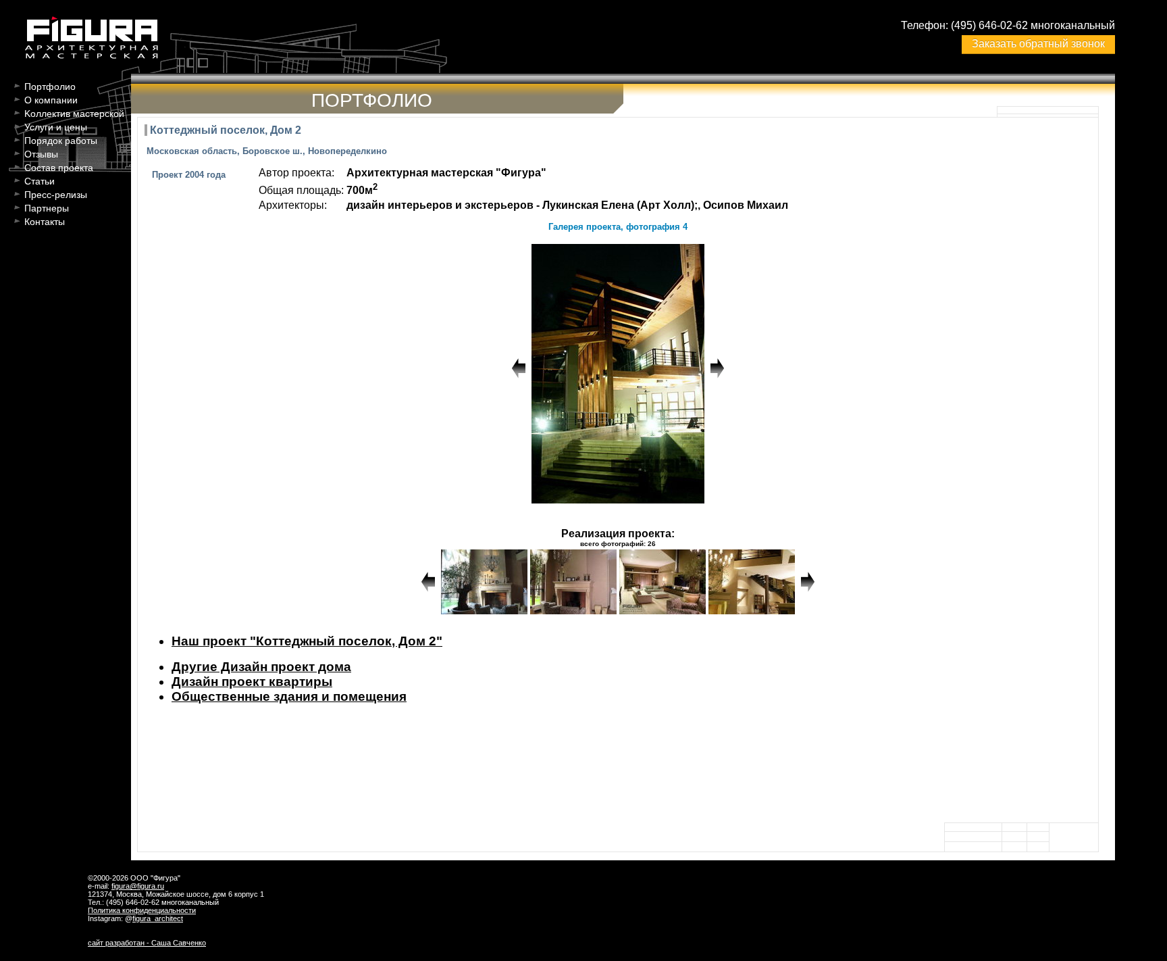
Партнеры (46, 208)
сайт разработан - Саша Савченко (147, 943)
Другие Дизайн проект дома (261, 667)
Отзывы (41, 154)
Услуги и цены (55, 127)
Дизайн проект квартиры (252, 681)
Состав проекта (58, 167)
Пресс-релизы (55, 194)
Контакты (44, 221)
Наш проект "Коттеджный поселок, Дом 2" (307, 641)
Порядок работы (60, 140)
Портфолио (50, 86)
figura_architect (157, 918)
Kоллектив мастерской (74, 113)
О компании (51, 100)
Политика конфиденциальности (142, 910)
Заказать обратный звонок (1038, 43)
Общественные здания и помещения (289, 696)
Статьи (39, 181)
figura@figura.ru (137, 886)
